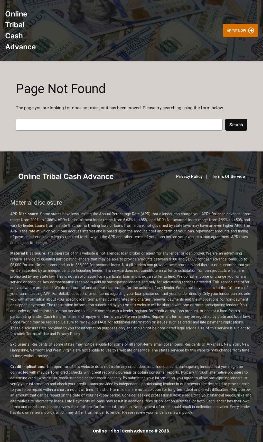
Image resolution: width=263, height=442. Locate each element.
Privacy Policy (189, 176)
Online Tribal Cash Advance (66, 176)
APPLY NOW (236, 30)
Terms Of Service (228, 176)
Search (236, 124)
